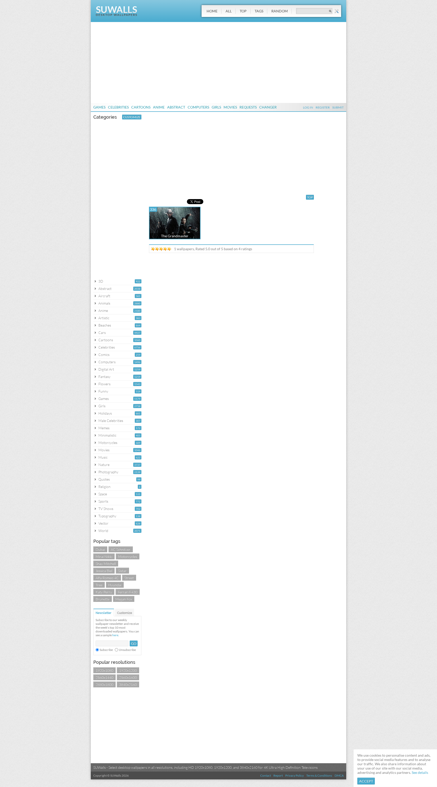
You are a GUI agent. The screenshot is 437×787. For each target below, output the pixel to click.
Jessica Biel (104, 570)
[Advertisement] (218, 62)
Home (212, 11)
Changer (268, 107)
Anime (159, 107)
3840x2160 (128, 684)
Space (102, 494)
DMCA (339, 775)
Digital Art (106, 369)
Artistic (103, 318)
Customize (131, 117)
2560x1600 (128, 677)
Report (278, 775)
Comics (104, 354)
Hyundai (114, 585)
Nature (104, 464)
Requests (248, 107)
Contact (265, 775)
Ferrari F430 (127, 592)
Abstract (176, 107)
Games (99, 107)
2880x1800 (104, 684)
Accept (366, 781)
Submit (338, 107)
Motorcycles (107, 442)
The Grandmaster (174, 236)
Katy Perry (104, 592)
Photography (108, 472)
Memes (104, 428)
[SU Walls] (116, 15)
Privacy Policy (294, 775)
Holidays (105, 413)
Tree (99, 585)
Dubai (100, 549)
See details (420, 772)
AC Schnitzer (120, 549)
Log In (308, 107)
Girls (216, 107)
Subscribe (106, 650)
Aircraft (104, 296)
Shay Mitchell (106, 563)
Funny (103, 391)
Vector (103, 523)
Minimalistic (107, 435)
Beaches (104, 325)
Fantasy (104, 376)
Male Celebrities (110, 420)
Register (323, 107)
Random (279, 11)
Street (129, 578)
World (103, 530)
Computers (198, 107)
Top (243, 11)
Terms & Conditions (319, 775)
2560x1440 (104, 677)
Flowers (104, 384)
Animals (104, 303)
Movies (230, 107)
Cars (102, 332)
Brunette (103, 599)
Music (102, 457)
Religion (104, 486)
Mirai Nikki (104, 556)
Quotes (104, 479)
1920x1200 (128, 670)
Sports (103, 501)
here (115, 635)
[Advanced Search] (337, 11)
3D (100, 281)
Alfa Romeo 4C (107, 578)
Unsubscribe (127, 650)
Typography (107, 516)
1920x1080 (104, 670)
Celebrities (118, 107)
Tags (259, 11)
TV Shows (105, 508)
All (229, 11)
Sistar (122, 570)
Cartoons (140, 107)
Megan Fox (123, 599)
